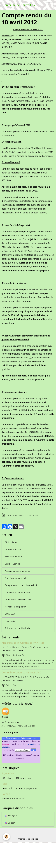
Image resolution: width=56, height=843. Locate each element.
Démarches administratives (18, 599)
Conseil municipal (13, 549)
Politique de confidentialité (17, 628)
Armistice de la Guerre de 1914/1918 (23, 642)
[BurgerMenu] (50, 5)
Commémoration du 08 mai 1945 (21, 672)
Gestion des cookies (28, 839)
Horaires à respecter (15, 606)
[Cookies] (6, 836)
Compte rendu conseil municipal (21, 585)
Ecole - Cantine (12, 564)
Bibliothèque (11, 542)
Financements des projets (17, 592)
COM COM (10, 614)
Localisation (10, 621)
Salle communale (13, 556)
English (11, 823)
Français (11, 815)
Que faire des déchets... (16, 578)
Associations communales (17, 571)
